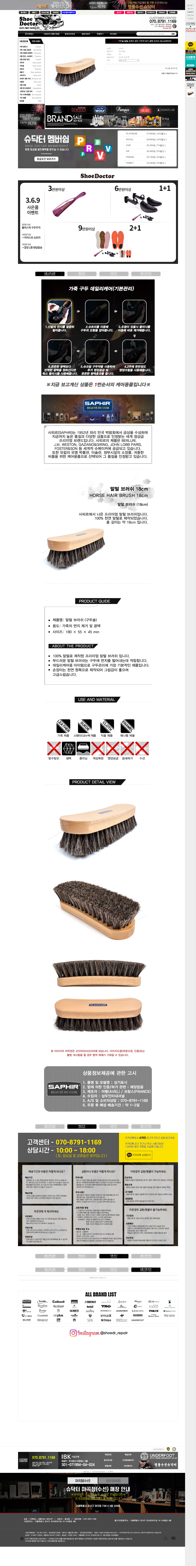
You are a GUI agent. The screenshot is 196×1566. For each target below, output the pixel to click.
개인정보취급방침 (98, 1471)
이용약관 (86, 1471)
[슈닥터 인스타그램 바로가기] (98, 1330)
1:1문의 (190, 19)
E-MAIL (110, 1471)
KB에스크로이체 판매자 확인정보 (174, 1448)
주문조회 (190, 15)
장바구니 (190, 9)
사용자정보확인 (158, 1448)
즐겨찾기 (190, 5)
